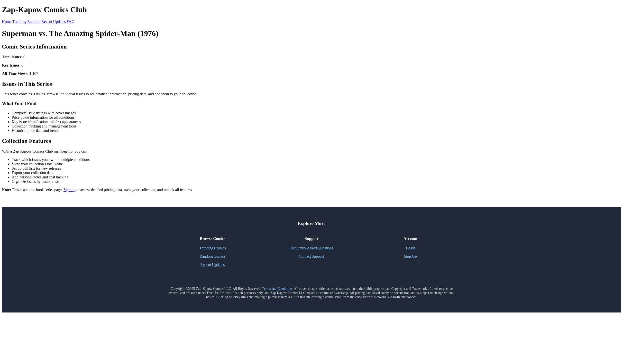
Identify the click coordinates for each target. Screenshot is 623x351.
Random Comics (212, 256)
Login (410, 248)
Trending (19, 22)
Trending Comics (212, 248)
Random (33, 22)
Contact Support (311, 256)
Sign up (69, 190)
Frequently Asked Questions (311, 248)
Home (6, 22)
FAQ (70, 22)
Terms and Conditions (277, 289)
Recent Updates (53, 22)
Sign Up (410, 256)
